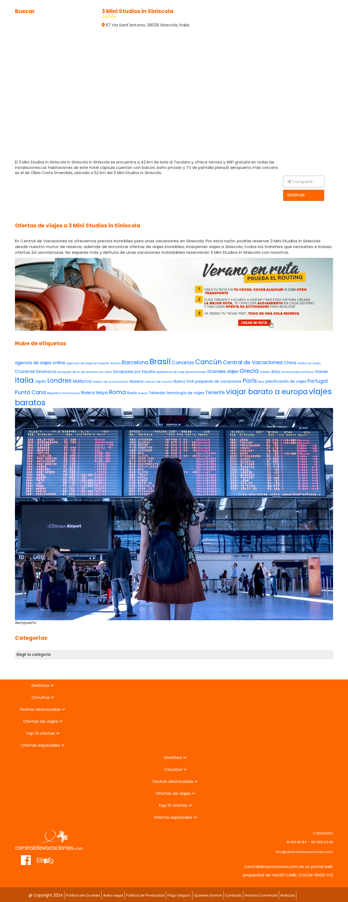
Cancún (208, 361)
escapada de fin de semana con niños (84, 372)
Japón (40, 381)
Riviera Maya (94, 393)
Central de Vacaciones (253, 362)
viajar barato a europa (267, 392)
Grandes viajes (222, 371)
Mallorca (82, 381)
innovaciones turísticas (297, 372)
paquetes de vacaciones (218, 381)
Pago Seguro (179, 895)
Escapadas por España (134, 371)
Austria (115, 363)
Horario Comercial (261, 895)
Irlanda (321, 371)
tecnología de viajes (185, 393)
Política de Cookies (83, 895)
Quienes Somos (208, 895)
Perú (261, 382)
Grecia (249, 371)
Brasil (160, 361)
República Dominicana (63, 393)
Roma (117, 392)
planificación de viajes (285, 381)
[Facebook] (26, 857)
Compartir (302, 181)
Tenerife (215, 392)
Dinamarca (46, 371)
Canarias (183, 362)
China (290, 363)
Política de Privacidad (145, 895)
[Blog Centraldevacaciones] (48, 857)
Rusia (132, 393)
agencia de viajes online (40, 363)
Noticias (288, 895)
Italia (24, 380)
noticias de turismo (158, 382)
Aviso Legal (113, 895)
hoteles (265, 372)
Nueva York (183, 381)
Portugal (317, 381)
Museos (137, 381)
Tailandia (157, 393)
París (250, 381)
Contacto (233, 895)
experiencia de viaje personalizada (181, 372)
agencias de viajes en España (87, 363)
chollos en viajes (309, 363)
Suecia (143, 393)
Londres (59, 380)
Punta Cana (30, 392)
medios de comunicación (110, 382)
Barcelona (135, 362)
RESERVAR (296, 195)
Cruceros (25, 371)
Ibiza (275, 371)
